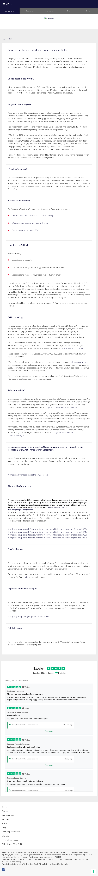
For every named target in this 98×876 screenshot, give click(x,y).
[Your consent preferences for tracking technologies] (93, 871)
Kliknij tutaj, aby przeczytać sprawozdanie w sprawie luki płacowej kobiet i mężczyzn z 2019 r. (47, 537)
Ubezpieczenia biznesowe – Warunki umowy (30, 223)
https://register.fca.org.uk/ (71, 348)
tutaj (25, 577)
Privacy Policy (43, 864)
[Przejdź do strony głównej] (49, 18)
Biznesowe (29, 11)
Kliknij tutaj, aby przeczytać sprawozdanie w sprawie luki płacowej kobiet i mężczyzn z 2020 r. (47, 534)
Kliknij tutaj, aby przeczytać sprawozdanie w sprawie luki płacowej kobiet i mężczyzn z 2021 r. (47, 532)
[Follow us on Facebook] (3, 870)
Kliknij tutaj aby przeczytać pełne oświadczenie (28, 474)
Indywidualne (9, 11)
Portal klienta (49, 11)
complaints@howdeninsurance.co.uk (61, 407)
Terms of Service (57, 864)
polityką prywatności (79, 362)
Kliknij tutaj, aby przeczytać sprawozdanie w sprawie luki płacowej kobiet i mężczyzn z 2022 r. (47, 529)
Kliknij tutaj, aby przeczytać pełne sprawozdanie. (28, 616)
